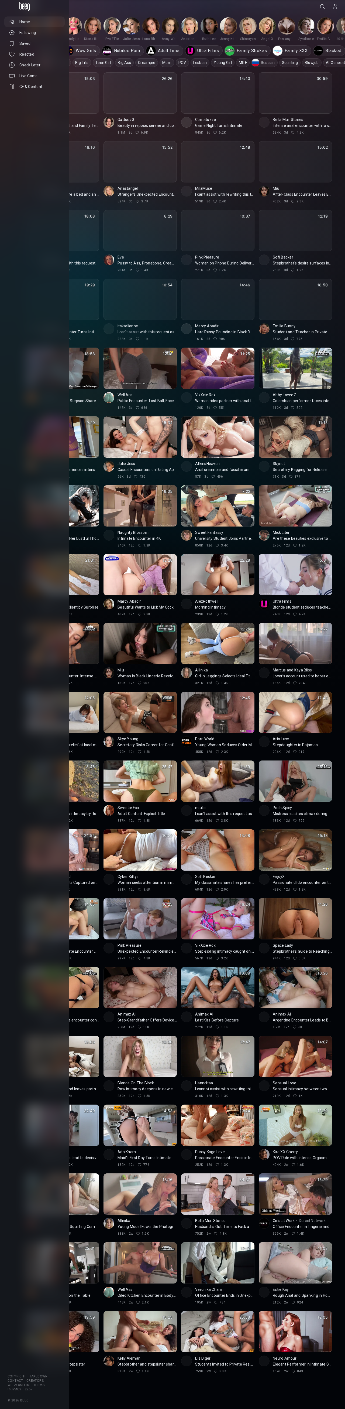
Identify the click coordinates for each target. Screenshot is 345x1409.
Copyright (17, 1376)
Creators (35, 1381)
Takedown (38, 1376)
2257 (29, 1389)
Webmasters (19, 1385)
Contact (15, 1381)
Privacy (15, 1389)
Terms (38, 1385)
